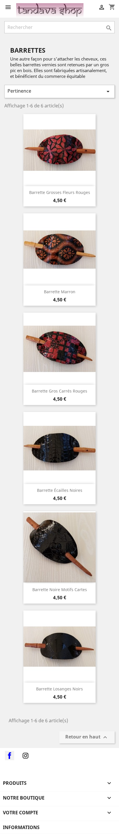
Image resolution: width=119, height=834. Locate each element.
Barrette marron (59, 291)
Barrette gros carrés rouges (59, 391)
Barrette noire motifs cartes (59, 589)
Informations (21, 827)
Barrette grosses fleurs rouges (59, 192)
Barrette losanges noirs (59, 689)
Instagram (25, 755)
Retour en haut (87, 737)
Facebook (9, 755)
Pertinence (59, 91)
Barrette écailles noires (59, 490)
